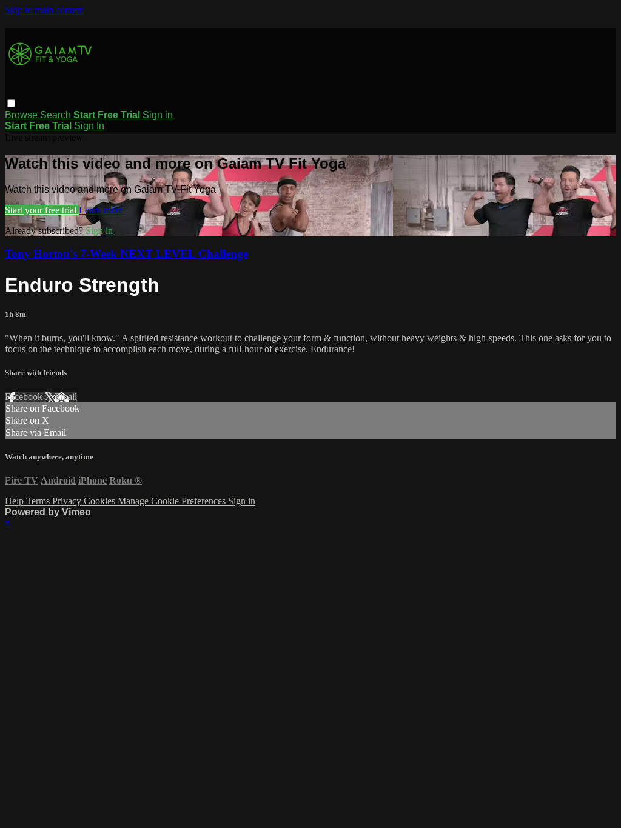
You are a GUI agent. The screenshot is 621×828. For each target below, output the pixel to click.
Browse (22, 115)
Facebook (25, 397)
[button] (11, 103)
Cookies (101, 501)
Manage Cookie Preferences (173, 501)
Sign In (89, 126)
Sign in (158, 115)
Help (15, 501)
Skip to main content (44, 10)
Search (56, 115)
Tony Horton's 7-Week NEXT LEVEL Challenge (126, 253)
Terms (39, 501)
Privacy (68, 501)
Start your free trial (42, 210)
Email (66, 397)
